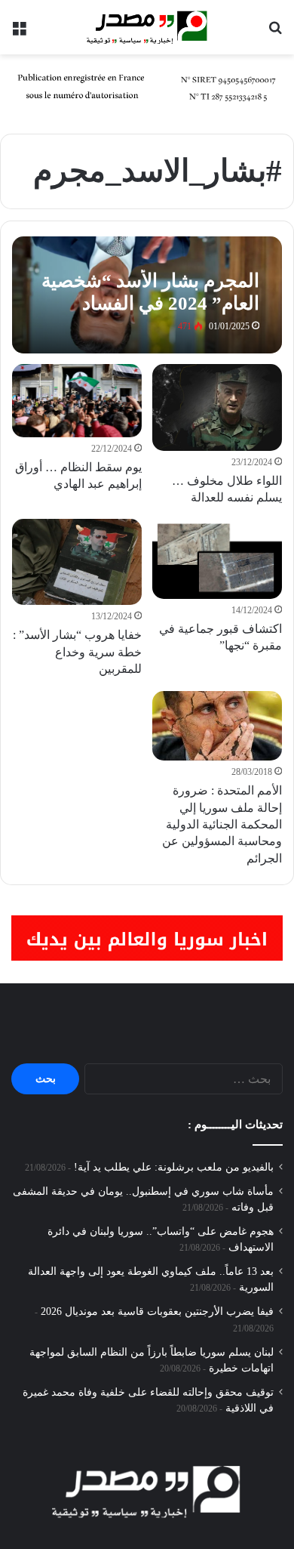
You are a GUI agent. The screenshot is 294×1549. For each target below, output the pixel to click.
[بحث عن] (275, 33)
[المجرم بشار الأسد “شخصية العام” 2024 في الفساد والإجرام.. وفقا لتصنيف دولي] (146, 295)
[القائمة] (18, 33)
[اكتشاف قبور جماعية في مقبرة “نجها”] (216, 558)
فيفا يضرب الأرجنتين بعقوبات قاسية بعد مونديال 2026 (157, 1311)
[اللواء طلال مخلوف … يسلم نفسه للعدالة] (216, 407)
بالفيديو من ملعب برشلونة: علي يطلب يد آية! (174, 1167)
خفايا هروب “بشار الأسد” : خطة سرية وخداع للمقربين (77, 651)
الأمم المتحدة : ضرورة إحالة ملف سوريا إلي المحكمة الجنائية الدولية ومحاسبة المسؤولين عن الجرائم (222, 824)
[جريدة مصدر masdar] (147, 27)
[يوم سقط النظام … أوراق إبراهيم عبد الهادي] (76, 400)
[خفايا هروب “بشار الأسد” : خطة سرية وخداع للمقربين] (76, 562)
